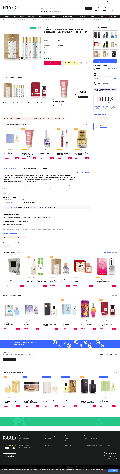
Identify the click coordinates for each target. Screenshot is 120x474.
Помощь (35, 1)
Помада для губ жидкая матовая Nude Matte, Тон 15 (64, 153)
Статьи (66, 443)
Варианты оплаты (24, 440)
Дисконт (41, 16)
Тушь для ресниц (59, 118)
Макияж (21, 16)
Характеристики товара (10, 168)
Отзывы (67, 438)
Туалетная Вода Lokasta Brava (11, 401)
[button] (52, 63)
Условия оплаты (17, 1)
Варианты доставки (24, 443)
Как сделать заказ (24, 438)
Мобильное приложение (45, 1)
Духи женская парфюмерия (25, 23)
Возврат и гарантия (24, 445)
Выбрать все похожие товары (105, 61)
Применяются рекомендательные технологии (97, 445)
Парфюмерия (31, 16)
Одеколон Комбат (68, 400)
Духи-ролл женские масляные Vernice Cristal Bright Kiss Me (105, 281)
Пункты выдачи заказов (55, 11)
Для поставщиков (89, 443)
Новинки (102, 16)
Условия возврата (27, 1)
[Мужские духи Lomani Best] (114, 53)
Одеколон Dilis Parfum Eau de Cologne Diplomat (49, 324)
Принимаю (113, 470)
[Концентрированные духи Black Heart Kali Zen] (105, 34)
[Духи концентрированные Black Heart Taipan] (105, 44)
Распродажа (81, 16)
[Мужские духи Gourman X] (97, 34)
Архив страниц (69, 445)
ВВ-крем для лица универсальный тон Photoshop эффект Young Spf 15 (28, 155)
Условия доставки (7, 1)
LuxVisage (50, 118)
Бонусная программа (25, 447)
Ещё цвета (17, 140)
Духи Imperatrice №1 (13, 280)
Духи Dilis (11, 237)
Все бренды (6, 19)
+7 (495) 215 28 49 (111, 454)
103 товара (105, 106)
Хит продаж (114, 16)
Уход (14, 16)
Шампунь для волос (15, 118)
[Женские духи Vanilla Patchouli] (97, 44)
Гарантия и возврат (30, 168)
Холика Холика (26, 118)
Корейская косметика (39, 118)
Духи (14, 23)
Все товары (107, 252)
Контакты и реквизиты (90, 438)
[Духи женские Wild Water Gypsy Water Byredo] (114, 44)
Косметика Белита (52, 16)
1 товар (112, 106)
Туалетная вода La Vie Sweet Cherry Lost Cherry (107, 324)
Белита (6, 118)
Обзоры (67, 440)
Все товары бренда (105, 295)
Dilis (58, 40)
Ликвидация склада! (66, 16)
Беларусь (60, 45)
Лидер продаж (48, 445)
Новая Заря (7, 246)
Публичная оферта (89, 440)
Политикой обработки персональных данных (40, 471)
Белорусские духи (21, 237)
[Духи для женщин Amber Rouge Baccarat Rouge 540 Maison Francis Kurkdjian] (97, 53)
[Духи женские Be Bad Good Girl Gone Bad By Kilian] (105, 53)
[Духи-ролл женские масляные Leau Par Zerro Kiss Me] (114, 34)
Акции (92, 16)
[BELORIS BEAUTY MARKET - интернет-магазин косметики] (9, 8)
